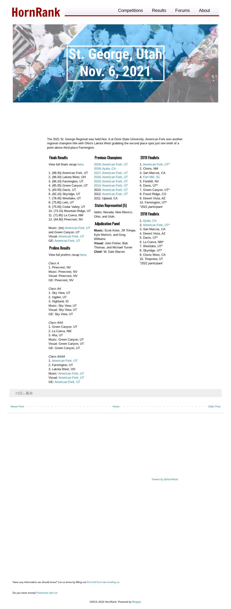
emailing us (112, 582)
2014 (97, 185)
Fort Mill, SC (151, 177)
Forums (182, 10)
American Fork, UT (77, 228)
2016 (97, 177)
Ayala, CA (149, 220)
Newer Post (17, 406)
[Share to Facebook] (27, 393)
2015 (97, 181)
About (204, 10)
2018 (97, 168)
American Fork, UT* (156, 164)
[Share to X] (24, 393)
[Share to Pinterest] (31, 393)
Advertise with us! (48, 592)
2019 (97, 164)
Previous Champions (108, 157)
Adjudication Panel (107, 223)
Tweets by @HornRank (165, 479)
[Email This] (17, 393)
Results (159, 10)
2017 (97, 173)
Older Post (214, 406)
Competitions (130, 10)
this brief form (95, 582)
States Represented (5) (111, 205)
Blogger (136, 601)
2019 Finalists (149, 157)
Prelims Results (59, 248)
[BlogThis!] (21, 393)
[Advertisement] (115, 443)
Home (116, 406)
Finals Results (58, 157)
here (80, 164)
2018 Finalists (149, 213)
